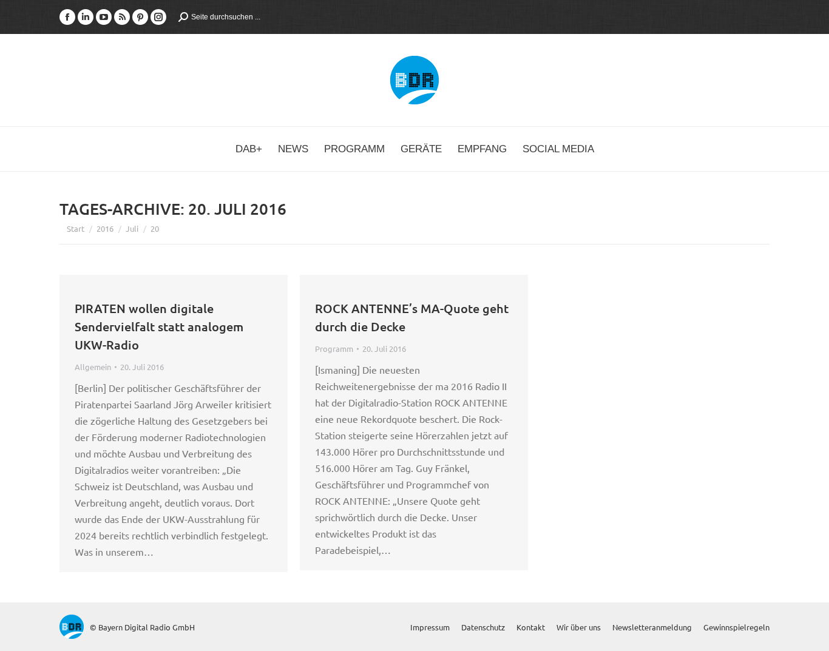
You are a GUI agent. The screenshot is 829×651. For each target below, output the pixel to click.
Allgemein (93, 367)
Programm (334, 348)
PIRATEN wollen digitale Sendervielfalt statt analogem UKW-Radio (159, 326)
